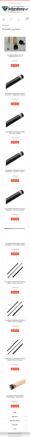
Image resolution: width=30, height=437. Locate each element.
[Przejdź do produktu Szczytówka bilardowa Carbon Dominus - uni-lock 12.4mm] (15, 197)
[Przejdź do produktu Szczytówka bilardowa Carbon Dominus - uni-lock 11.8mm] (15, 159)
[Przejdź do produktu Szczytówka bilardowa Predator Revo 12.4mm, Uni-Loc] (15, 270)
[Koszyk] (26, 19)
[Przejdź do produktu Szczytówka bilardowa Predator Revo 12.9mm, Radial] (15, 309)
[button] (4, 20)
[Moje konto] (19, 20)
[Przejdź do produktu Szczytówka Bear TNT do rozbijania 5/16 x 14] (15, 44)
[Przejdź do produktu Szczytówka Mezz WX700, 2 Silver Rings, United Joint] (15, 385)
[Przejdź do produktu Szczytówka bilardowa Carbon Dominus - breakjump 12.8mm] (15, 82)
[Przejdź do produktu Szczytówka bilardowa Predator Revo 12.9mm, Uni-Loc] (15, 347)
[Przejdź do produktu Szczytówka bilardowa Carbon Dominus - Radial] (15, 120)
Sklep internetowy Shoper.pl (15, 436)
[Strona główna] (15, 9)
